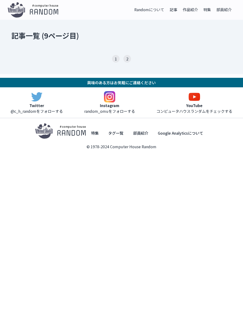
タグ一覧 (115, 133)
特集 (95, 133)
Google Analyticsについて (180, 133)
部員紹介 (140, 133)
